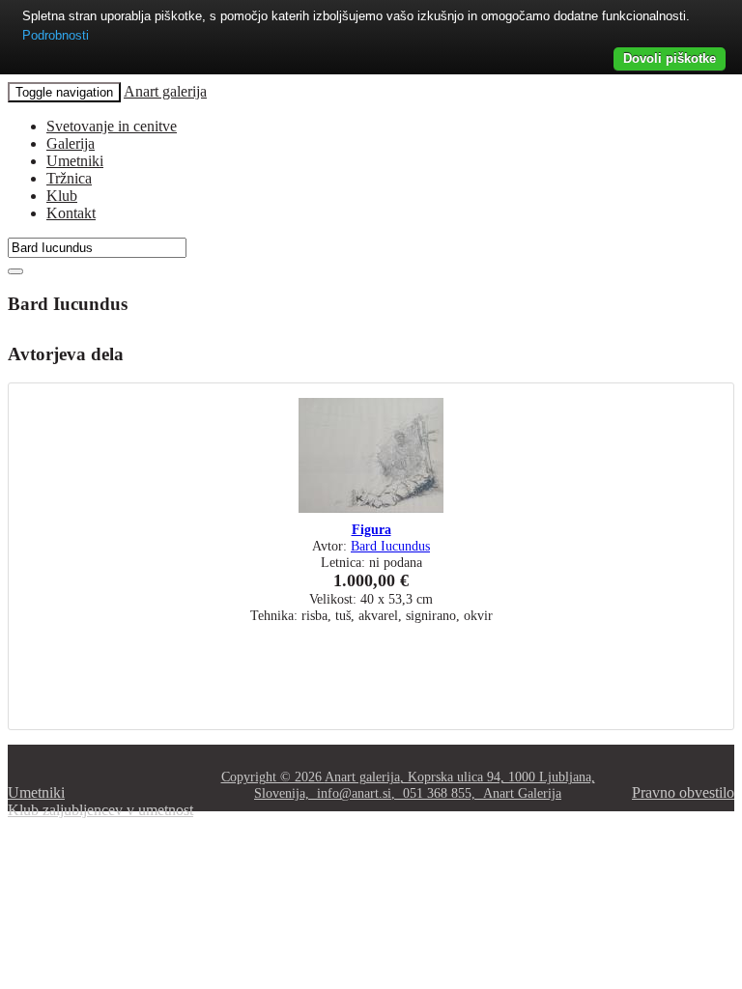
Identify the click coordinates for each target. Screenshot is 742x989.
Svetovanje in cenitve (111, 126)
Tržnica (69, 178)
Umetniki (74, 161)
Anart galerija (165, 91)
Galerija (70, 143)
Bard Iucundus (390, 545)
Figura (371, 529)
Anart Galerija (522, 793)
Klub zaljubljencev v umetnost (100, 810)
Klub (61, 195)
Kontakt (71, 213)
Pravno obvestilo (683, 792)
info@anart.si (354, 793)
